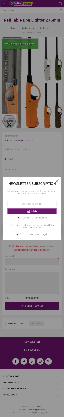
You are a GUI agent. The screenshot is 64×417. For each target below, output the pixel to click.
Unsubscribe (41, 218)
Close (57, 181)
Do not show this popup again (34, 234)
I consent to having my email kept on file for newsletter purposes (34, 226)
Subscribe (25, 218)
